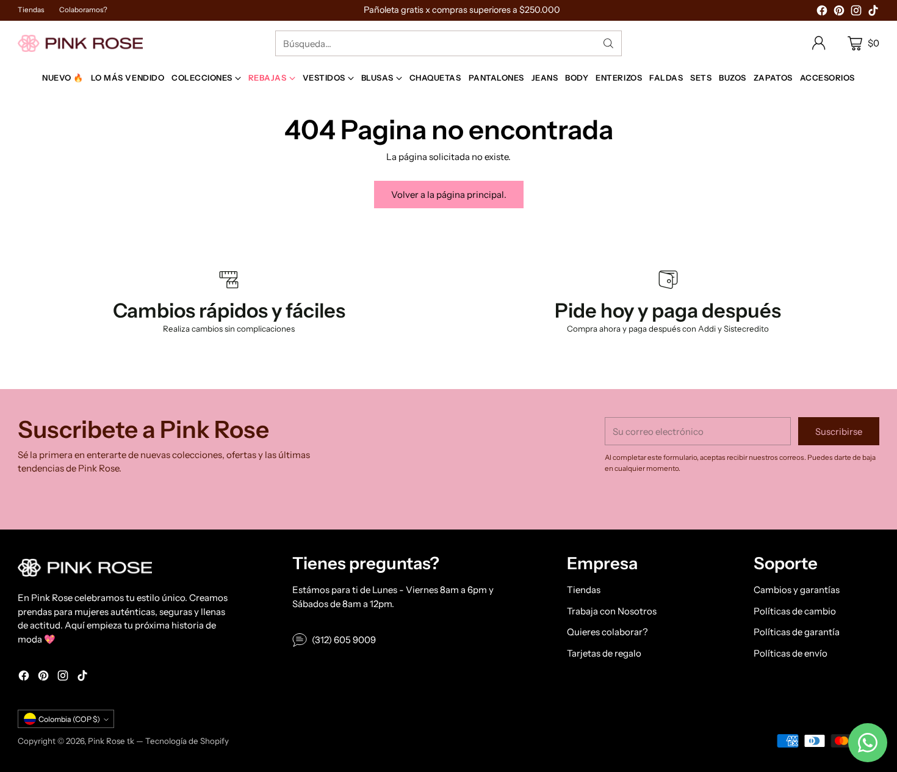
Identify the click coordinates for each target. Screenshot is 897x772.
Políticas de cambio (795, 611)
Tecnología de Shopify (187, 741)
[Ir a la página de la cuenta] (818, 43)
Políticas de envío (790, 653)
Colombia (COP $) (69, 719)
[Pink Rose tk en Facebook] (822, 12)
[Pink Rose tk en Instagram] (856, 12)
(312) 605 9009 (344, 640)
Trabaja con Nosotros (612, 611)
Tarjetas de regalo (604, 653)
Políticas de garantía (797, 632)
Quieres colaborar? (607, 632)
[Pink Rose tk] (80, 43)
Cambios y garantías (797, 589)
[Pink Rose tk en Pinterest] (839, 12)
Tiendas (583, 589)
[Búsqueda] (608, 43)
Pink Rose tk (111, 741)
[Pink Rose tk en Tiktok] (873, 12)
